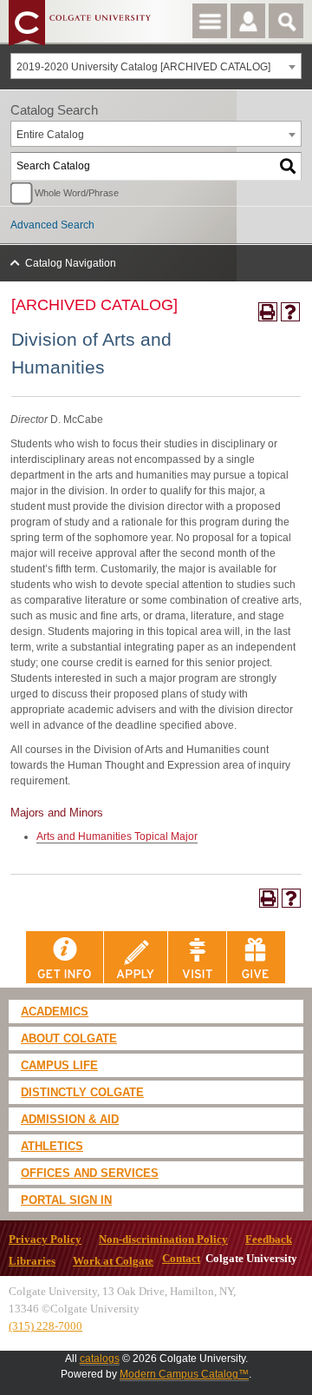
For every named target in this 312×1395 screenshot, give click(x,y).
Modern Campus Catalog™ (184, 1374)
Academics (54, 1011)
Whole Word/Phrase (77, 193)
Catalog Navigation (70, 263)
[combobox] (156, 66)
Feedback (268, 1239)
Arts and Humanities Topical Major (117, 836)
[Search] (288, 166)
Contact (181, 1259)
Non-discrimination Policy (163, 1239)
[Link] (65, 956)
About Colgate (69, 1038)
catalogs (100, 1358)
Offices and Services (90, 1173)
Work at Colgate (113, 1261)
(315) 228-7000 (45, 1325)
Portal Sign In (66, 1200)
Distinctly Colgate (82, 1092)
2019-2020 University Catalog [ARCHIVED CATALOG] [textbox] (143, 67)
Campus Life (59, 1065)
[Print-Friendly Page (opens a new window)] (267, 311)
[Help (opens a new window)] (290, 311)
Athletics (52, 1146)
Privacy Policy (45, 1239)
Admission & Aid (70, 1119)
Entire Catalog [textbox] (50, 135)
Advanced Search (52, 225)
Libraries (32, 1261)
